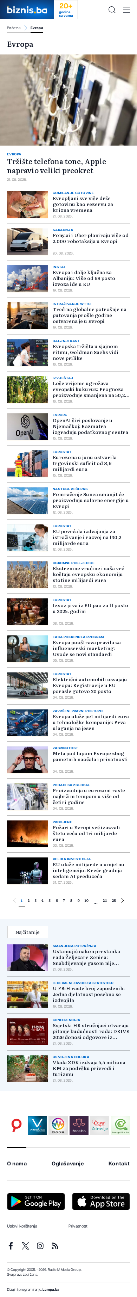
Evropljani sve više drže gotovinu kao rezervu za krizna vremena (83, 203)
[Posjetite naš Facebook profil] (10, 1246)
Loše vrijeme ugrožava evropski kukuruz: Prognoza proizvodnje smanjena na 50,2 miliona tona (89, 391)
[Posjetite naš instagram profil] (40, 1246)
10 (87, 900)
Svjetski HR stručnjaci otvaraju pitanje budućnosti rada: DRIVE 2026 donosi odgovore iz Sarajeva (91, 1031)
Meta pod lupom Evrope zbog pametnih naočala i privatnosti (90, 756)
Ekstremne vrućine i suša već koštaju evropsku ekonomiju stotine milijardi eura (88, 574)
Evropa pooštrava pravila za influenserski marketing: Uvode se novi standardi (87, 648)
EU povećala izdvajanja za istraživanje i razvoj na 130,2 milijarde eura (87, 537)
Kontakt (119, 1163)
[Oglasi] (16, 1125)
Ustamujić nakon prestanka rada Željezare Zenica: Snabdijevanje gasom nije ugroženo (86, 957)
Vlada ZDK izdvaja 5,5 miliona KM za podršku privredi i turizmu (89, 1068)
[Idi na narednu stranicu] (122, 901)
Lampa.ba (51, 1289)
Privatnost (77, 1226)
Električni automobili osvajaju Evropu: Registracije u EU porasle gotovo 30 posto (90, 685)
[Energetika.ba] (120, 1125)
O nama (17, 1163)
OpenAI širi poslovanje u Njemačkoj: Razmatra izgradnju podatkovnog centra (90, 426)
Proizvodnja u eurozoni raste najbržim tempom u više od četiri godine (89, 796)
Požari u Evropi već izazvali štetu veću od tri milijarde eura (86, 833)
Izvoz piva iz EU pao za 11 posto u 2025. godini (90, 608)
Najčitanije (27, 931)
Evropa (37, 28)
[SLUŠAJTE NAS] (57, 1125)
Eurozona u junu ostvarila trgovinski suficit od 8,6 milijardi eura (85, 463)
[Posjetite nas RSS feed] (55, 1246)
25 (114, 900)
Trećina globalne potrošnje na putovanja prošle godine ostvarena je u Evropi (89, 314)
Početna (14, 28)
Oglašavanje (68, 1163)
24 (105, 900)
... (95, 901)
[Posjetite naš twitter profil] (25, 1246)
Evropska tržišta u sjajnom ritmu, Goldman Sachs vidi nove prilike (85, 351)
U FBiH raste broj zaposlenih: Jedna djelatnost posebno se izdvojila (89, 994)
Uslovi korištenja (22, 1226)
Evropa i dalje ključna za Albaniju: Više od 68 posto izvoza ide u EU (84, 277)
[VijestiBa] (37, 1125)
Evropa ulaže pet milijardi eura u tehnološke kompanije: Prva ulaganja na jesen (91, 722)
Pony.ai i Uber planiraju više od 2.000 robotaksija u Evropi (91, 237)
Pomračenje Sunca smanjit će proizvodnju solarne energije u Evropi (91, 500)
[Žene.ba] (79, 1125)
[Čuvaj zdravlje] (99, 1125)
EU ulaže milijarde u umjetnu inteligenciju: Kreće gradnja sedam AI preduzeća (88, 870)
